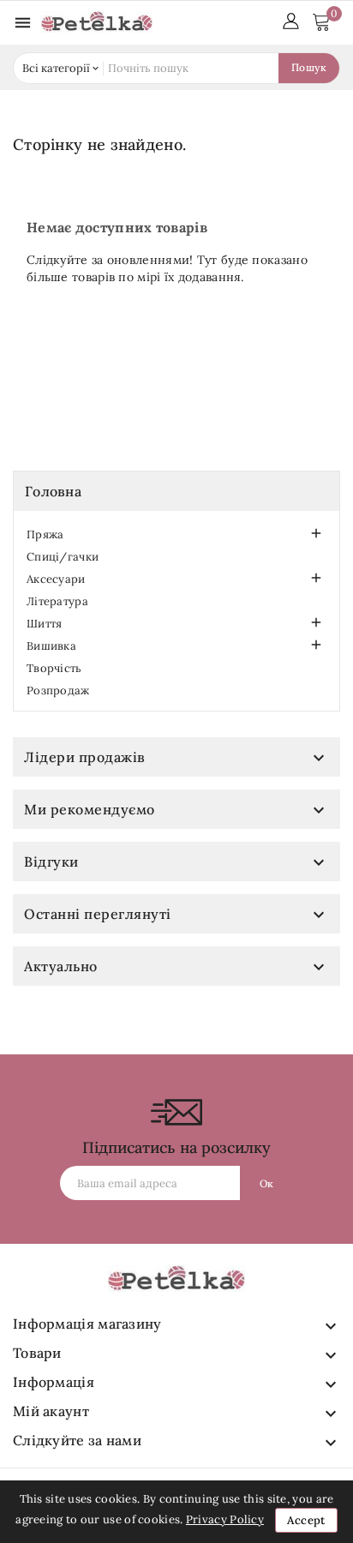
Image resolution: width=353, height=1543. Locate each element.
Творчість (54, 668)
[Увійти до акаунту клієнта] (290, 19)
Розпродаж (58, 690)
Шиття (45, 623)
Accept (306, 1520)
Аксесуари (56, 579)
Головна (53, 491)
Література (57, 601)
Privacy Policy (225, 1519)
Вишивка (51, 646)
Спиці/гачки (63, 556)
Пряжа (45, 534)
